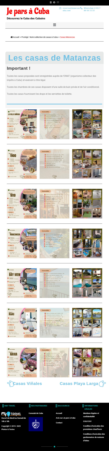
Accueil (16, 37)
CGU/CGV (87, 421)
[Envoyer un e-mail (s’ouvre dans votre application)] (57, 2)
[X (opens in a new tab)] (50, 2)
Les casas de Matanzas (54, 57)
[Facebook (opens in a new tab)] (54, 2)
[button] (54, 25)
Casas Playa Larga (79, 383)
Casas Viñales (27, 383)
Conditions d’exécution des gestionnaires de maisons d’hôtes (94, 437)
